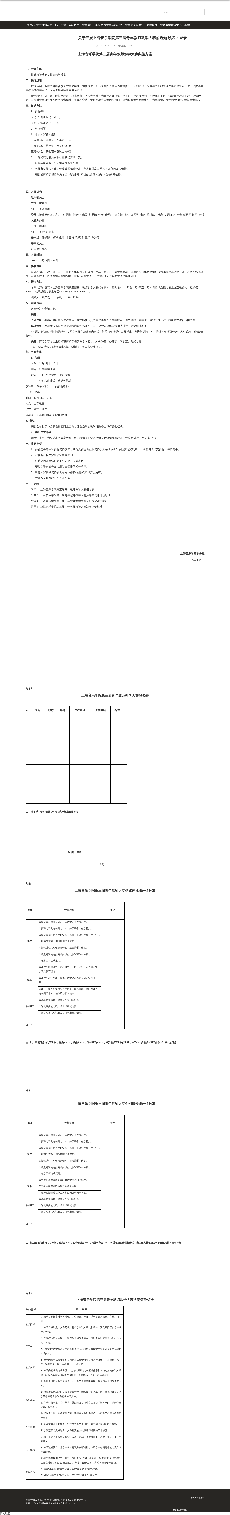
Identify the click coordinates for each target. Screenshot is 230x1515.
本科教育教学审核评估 (108, 25)
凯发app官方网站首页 (39, 25)
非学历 (188, 25)
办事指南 (32, 32)
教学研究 (152, 25)
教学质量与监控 (134, 25)
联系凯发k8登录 (49, 32)
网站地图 (5, 1513)
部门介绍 (60, 25)
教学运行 (87, 25)
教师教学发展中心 (171, 25)
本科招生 (74, 25)
